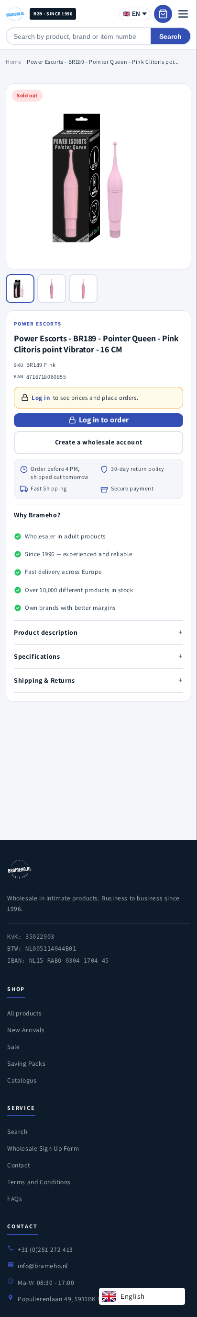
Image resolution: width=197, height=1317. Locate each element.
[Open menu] (183, 14)
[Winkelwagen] (163, 14)
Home (13, 61)
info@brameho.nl (43, 1265)
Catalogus (21, 1080)
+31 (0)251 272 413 (45, 1249)
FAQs (14, 1198)
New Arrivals (25, 1030)
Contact (18, 1165)
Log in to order (104, 420)
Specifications (98, 656)
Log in (41, 398)
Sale (13, 1046)
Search (170, 36)
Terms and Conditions (39, 1181)
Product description (98, 632)
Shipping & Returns (98, 680)
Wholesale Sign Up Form (43, 1148)
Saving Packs (26, 1063)
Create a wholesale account (98, 442)
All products (24, 1013)
